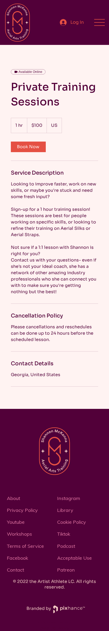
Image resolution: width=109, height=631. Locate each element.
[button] (29, 570)
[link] (28, 147)
